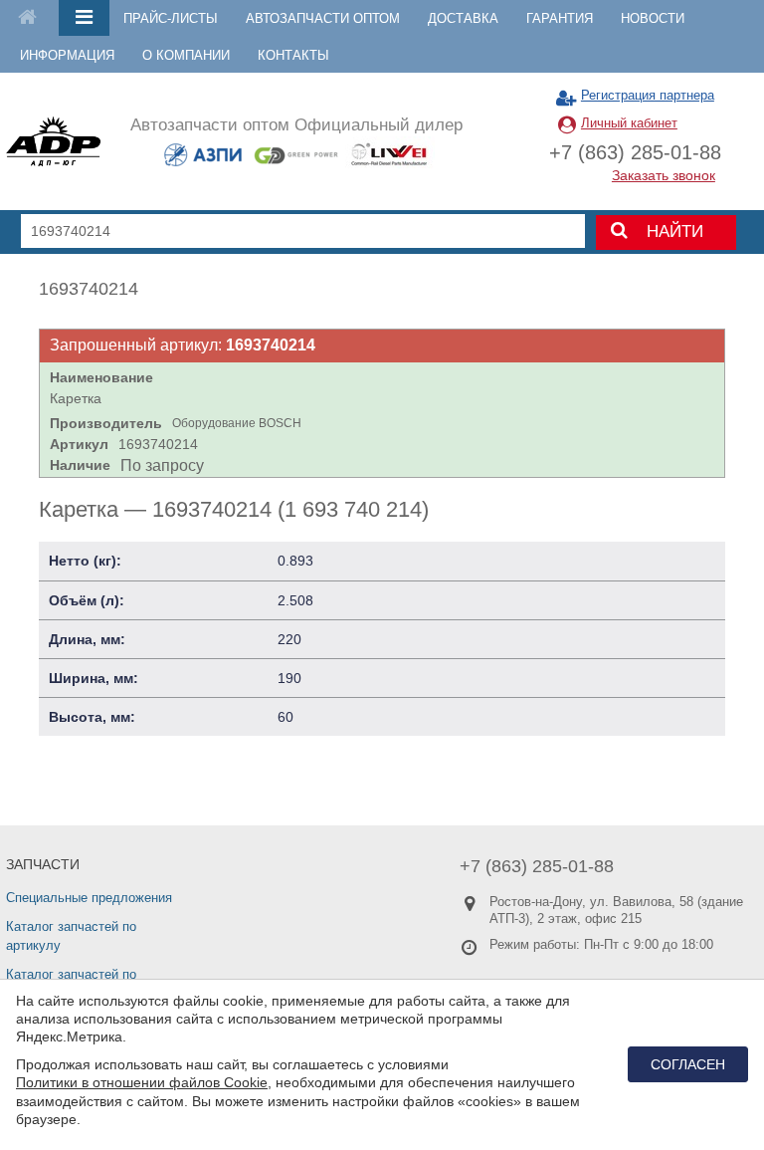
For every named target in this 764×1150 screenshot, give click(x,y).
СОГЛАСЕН (688, 1064)
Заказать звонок (663, 175)
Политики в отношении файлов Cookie (142, 1082)
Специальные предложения (89, 897)
